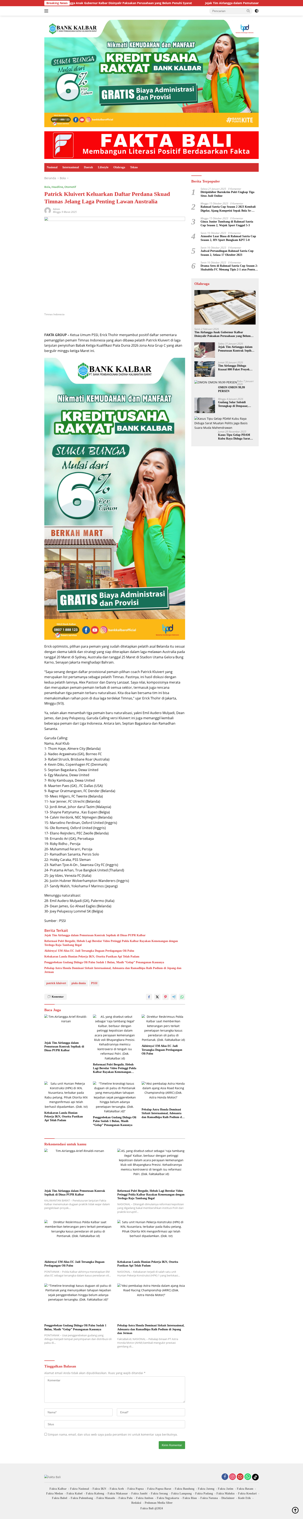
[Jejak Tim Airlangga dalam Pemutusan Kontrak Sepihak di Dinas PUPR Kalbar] (66, 1026)
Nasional (52, 167)
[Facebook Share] (149, 997)
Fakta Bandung (184, 1488)
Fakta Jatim (225, 1488)
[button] (248, 10)
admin (56, 209)
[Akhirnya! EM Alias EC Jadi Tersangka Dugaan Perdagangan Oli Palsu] (163, 1028)
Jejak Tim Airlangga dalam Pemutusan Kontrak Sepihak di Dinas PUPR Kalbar (200, 3)
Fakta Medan (54, 1493)
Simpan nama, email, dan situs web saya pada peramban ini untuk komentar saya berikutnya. (113, 1434)
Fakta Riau (190, 1498)
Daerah (88, 167)
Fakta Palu (126, 1498)
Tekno (134, 167)
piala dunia (79, 983)
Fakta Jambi (139, 1493)
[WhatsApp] (247, 1477)
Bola (47, 187)
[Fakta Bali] (151, 145)
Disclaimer (228, 1498)
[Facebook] (225, 1477)
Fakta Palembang (82, 1498)
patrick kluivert (56, 983)
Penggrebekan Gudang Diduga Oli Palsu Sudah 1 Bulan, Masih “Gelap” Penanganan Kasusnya (104, 962)
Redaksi (136, 1502)
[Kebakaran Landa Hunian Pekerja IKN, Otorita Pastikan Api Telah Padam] (66, 1095)
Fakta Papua (135, 1488)
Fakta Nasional (79, 1488)
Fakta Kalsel (74, 1493)
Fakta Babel (59, 1498)
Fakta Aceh (117, 1488)
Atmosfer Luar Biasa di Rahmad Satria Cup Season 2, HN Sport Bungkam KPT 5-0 (228, 238)
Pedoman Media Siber (159, 1502)
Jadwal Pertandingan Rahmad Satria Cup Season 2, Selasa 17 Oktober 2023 (227, 253)
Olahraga (119, 167)
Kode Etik (244, 1498)
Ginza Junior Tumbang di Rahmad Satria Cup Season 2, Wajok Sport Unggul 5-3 (227, 223)
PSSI (94, 983)
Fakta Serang (159, 1493)
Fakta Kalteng (95, 1493)
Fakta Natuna (209, 1498)
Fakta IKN (99, 1488)
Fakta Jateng (206, 1488)
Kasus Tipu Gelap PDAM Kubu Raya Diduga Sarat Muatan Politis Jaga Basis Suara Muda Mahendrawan (235, 437)
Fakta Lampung (181, 1493)
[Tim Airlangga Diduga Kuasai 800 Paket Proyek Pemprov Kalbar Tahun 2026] (204, 369)
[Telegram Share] (174, 997)
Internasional (70, 167)
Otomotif (70, 187)
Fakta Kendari (247, 1493)
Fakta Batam (245, 1488)
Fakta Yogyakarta (168, 1498)
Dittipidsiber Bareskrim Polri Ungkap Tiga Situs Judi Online (227, 194)
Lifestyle (103, 167)
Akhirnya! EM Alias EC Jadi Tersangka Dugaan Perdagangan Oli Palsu (89, 950)
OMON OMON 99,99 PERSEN (231, 389)
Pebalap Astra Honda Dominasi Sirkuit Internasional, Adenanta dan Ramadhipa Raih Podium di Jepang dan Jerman (112, 970)
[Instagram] (232, 1477)
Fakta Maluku (225, 1493)
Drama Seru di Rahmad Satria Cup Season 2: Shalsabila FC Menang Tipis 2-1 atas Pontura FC (229, 267)
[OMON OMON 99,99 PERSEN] (215, 382)
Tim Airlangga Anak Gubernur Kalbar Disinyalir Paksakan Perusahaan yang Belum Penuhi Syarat (222, 334)
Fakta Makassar (118, 1493)
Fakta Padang (204, 1493)
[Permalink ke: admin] (47, 210)
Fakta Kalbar (58, 1488)
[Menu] (47, 10)
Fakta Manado (105, 1498)
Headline (57, 187)
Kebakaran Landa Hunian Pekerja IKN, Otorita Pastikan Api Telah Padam (91, 956)
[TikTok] (255, 1477)
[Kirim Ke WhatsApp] (182, 997)
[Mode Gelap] (257, 10)
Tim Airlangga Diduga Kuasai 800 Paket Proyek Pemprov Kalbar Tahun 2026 (236, 368)
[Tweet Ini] (157, 997)
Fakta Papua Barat (159, 1488)
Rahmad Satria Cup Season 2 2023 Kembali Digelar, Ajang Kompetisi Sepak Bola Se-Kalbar (228, 209)
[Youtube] (240, 1477)
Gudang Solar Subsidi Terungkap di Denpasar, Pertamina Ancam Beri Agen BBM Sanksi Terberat (236, 404)
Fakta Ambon (144, 1498)
